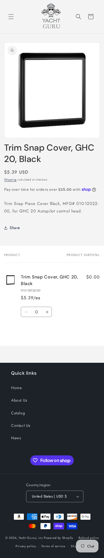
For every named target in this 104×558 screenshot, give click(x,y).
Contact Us (21, 425)
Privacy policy (26, 546)
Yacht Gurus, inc (31, 537)
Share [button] (15, 227)
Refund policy (88, 538)
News (16, 438)
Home (16, 387)
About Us (19, 400)
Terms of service (53, 546)
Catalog (18, 413)
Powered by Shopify (58, 537)
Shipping (10, 179)
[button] (11, 17)
